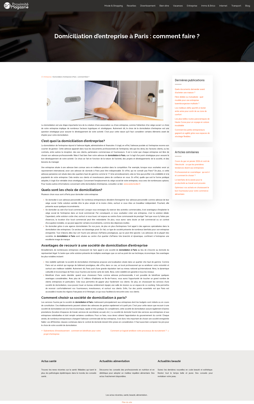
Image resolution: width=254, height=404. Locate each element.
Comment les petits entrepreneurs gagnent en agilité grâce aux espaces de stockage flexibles (192, 133)
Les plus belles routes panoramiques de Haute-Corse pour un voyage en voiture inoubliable (192, 122)
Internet (223, 5)
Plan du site (127, 402)
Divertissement (147, 5)
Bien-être (164, 5)
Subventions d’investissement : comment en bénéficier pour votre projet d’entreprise (72, 332)
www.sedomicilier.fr (132, 184)
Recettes (131, 5)
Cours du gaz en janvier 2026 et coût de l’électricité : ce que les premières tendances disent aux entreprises (192, 164)
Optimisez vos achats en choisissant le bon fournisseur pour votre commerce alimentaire (192, 190)
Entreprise (192, 5)
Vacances (178, 5)
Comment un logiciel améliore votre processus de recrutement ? (138, 331)
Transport (236, 5)
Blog (247, 5)
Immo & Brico (208, 5)
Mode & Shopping (113, 5)
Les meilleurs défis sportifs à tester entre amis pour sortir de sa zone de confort (191, 111)
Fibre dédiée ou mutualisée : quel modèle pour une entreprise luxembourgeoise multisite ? (189, 100)
